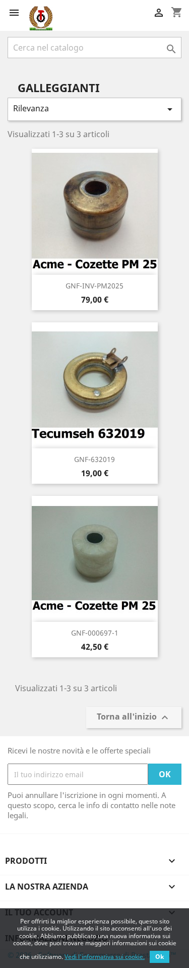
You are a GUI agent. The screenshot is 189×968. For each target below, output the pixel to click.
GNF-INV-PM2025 (94, 285)
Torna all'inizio (134, 717)
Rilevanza (94, 109)
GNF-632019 (94, 459)
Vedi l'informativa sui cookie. (105, 956)
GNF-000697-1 (94, 633)
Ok (159, 956)
